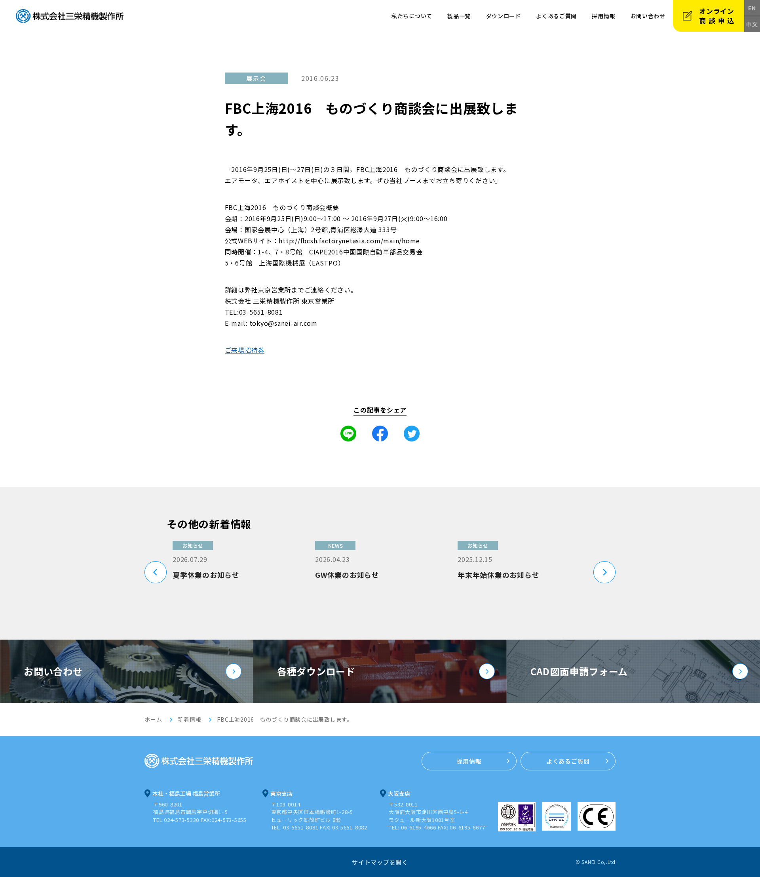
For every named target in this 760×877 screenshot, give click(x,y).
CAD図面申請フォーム (579, 671)
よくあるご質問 (556, 16)
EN (752, 8)
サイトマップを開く (380, 862)
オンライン (718, 15)
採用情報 (603, 16)
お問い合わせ (53, 671)
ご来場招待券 (245, 350)
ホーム (153, 719)
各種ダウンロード (316, 671)
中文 (752, 24)
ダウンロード (503, 16)
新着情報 (189, 719)
